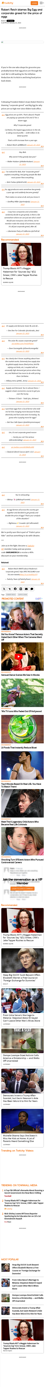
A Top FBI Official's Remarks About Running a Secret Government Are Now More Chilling (24, 1191)
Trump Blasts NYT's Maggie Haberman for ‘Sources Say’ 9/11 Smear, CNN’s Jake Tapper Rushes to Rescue (22, 938)
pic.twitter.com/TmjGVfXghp (22, 344)
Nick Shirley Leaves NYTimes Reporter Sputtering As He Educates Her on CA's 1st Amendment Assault (22, 1216)
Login (34, 3)
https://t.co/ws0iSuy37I (28, 575)
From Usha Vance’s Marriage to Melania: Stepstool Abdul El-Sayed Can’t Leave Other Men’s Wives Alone (21, 1018)
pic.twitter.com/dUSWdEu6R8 (22, 447)
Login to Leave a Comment (22, 889)
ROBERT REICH (10, 594)
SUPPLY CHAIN (22, 594)
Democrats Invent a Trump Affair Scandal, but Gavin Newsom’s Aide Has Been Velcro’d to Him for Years (20, 1098)
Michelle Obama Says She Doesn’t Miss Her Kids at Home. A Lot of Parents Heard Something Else (20, 1139)
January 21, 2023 (22, 234)
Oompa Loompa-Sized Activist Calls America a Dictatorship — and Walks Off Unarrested (21, 1058)
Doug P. (5, 984)
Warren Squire (8, 282)
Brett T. (3, 21)
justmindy (6, 1024)
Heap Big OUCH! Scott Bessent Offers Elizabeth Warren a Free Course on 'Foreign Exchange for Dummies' (21, 978)
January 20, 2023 (33, 145)
